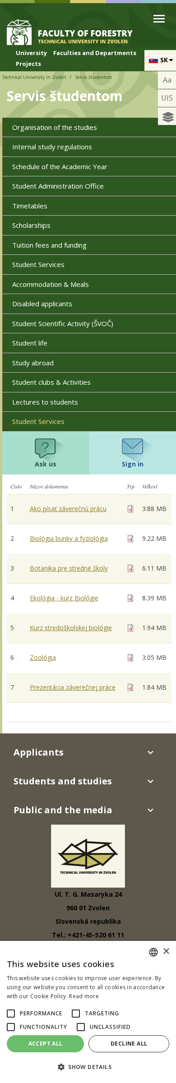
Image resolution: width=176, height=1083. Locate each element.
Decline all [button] (129, 1043)
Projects (28, 64)
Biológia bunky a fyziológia (69, 538)
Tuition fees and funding (49, 244)
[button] (11, 1014)
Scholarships (31, 225)
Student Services (38, 264)
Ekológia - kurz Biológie (64, 598)
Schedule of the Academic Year (59, 166)
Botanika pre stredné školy (69, 568)
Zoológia (43, 657)
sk (164, 59)
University (31, 53)
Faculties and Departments (94, 53)
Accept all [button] (45, 1043)
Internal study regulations (52, 146)
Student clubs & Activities (51, 382)
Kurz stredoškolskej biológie (71, 627)
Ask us (45, 464)
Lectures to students (45, 401)
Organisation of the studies (54, 127)
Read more (84, 996)
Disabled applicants (42, 303)
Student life (29, 342)
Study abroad (33, 362)
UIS (167, 98)
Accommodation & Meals (50, 284)
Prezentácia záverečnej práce (73, 687)
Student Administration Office (58, 185)
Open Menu (159, 18)
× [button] (165, 951)
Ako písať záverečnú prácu (68, 508)
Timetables (29, 205)
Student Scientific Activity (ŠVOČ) (62, 323)
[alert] (88, 1012)
